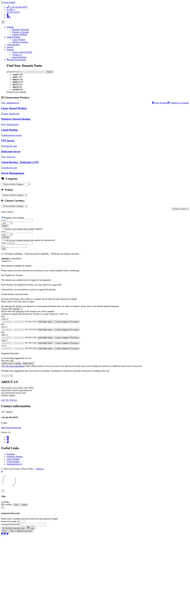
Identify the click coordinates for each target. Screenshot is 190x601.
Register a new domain (14, 217)
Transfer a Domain (20, 32)
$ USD (10, 12)
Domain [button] (10, 27)
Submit (24, 505)
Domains (11, 454)
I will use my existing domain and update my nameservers (29, 240)
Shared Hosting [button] (13, 37)
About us (40, 469)
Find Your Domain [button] (17, 59)
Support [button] (10, 49)
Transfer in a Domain (179, 103)
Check (4, 226)
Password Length (8, 521)
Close (16, 505)
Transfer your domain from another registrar (23, 229)
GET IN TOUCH (9, 400)
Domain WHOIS (19, 34)
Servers (10, 47)
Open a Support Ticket (22, 52)
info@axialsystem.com (11, 427)
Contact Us (17, 54)
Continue (6, 376)
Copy (31, 528)
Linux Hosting (18, 39)
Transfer (5, 237)
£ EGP (16, 12)
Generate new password (14, 528)
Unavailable (7, 322)
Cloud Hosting (13, 44)
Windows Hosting (20, 42)
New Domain (160, 103)
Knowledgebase (19, 57)
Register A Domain (20, 29)
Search (49, 72)
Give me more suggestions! (13, 366)
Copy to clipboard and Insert (21, 531)
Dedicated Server (14, 464)
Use (3, 249)
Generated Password (10, 524)
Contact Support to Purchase (67, 322)
